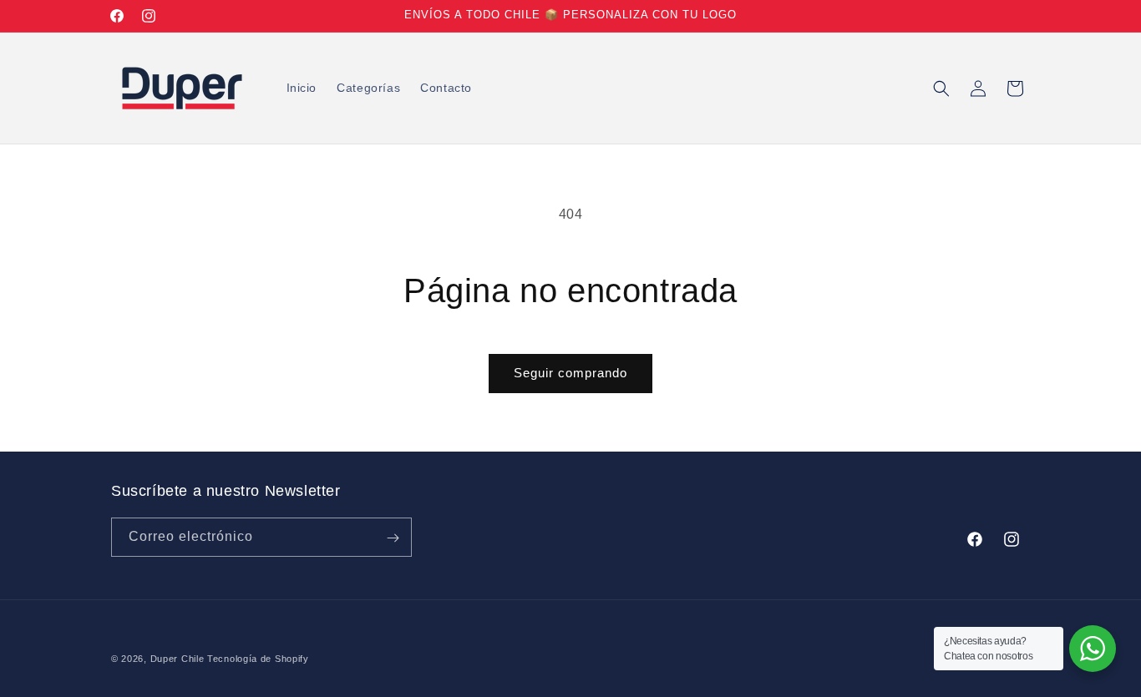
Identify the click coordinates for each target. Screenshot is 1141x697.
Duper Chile (177, 659)
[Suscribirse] (392, 538)
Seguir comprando (570, 373)
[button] (941, 88)
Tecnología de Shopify (258, 659)
